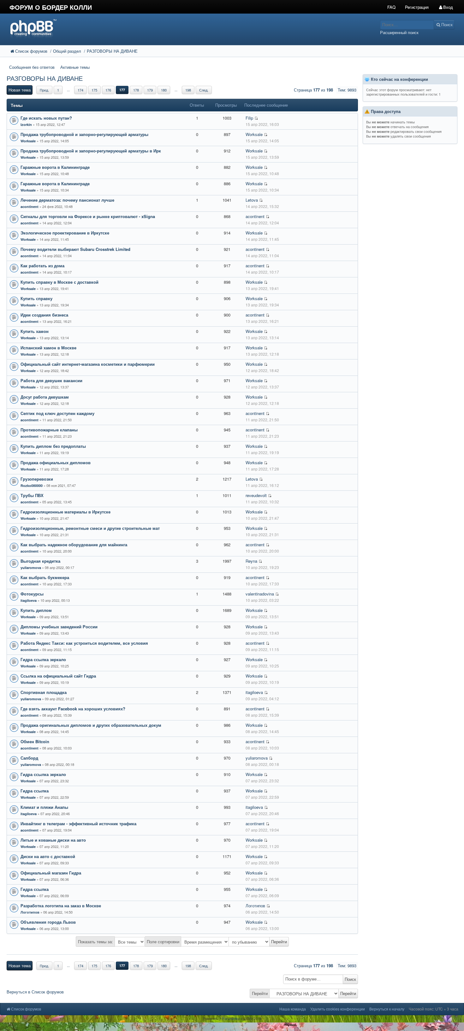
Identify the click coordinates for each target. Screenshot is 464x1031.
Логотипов (30, 912)
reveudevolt (256, 495)
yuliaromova (31, 567)
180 (164, 89)
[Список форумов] (173, 28)
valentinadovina (260, 594)
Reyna (251, 561)
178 (136, 89)
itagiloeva (29, 600)
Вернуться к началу (386, 1008)
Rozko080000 (32, 485)
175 (94, 89)
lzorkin (26, 124)
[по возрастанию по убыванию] (259, 941)
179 (150, 89)
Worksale (28, 141)
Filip (249, 118)
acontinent (30, 206)
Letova (252, 200)
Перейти (260, 993)
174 (80, 89)
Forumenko (231, 1018)
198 (188, 89)
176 (108, 89)
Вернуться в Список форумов (35, 992)
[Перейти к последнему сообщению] (256, 118)
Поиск (350, 979)
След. (203, 89)
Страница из (313, 90)
